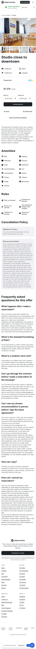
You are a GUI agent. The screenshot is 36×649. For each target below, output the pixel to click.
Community (22, 579)
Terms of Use (11, 628)
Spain (3, 568)
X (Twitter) (22, 608)
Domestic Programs (7, 611)
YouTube (21, 602)
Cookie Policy (26, 628)
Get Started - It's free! (18, 553)
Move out (21, 95)
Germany (4, 585)
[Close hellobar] (34, 7)
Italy (2, 573)
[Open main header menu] (33, 2)
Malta (3, 582)
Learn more (24, 7)
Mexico (3, 588)
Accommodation (6, 15)
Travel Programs (6, 608)
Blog (2, 605)
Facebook (22, 599)
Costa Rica (4, 576)
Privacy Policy (3, 628)
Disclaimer (19, 628)
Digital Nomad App (6, 602)
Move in (6, 95)
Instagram (22, 596)
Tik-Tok (21, 605)
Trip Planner (22, 582)
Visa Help (22, 568)
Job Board (22, 585)
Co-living (3, 613)
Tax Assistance (23, 571)
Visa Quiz (22, 576)
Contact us (4, 599)
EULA (32, 628)
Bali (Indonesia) (5, 579)
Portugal (3, 571)
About (3, 596)
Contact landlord (18, 104)
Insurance (22, 573)
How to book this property (18, 117)
